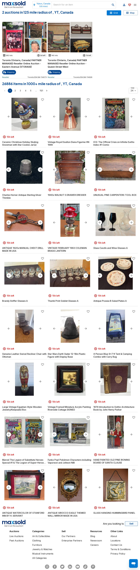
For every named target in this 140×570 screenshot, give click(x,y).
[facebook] (54, 566)
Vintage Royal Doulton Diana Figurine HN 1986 (68, 143)
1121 (41, 90)
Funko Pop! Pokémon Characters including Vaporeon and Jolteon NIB (69, 461)
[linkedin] (70, 566)
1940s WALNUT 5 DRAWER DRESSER (67, 195)
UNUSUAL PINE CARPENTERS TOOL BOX (114, 195)
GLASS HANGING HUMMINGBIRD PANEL (114, 513)
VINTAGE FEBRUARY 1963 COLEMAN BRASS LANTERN (67, 249)
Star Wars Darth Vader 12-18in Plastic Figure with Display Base (66, 355)
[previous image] (8, 116)
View (132, 88)
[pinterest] (93, 566)
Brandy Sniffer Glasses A (15, 301)
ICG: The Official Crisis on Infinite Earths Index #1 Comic (113, 143)
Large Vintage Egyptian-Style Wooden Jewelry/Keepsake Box (22, 408)
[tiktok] (85, 566)
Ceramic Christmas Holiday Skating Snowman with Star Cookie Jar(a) (20, 143)
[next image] (40, 116)
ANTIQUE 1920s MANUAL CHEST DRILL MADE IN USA (22, 249)
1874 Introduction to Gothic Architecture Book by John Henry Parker (113, 408)
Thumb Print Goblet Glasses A (63, 301)
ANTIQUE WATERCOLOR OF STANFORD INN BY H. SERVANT (23, 514)
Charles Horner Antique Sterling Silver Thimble (21, 196)
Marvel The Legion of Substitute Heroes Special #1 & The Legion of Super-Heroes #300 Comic (23, 461)
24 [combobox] (132, 90)
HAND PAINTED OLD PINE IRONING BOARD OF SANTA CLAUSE (111, 461)
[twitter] (62, 566)
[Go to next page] (47, 90)
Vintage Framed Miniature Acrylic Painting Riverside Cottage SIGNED (69, 408)
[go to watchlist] (129, 5)
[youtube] (77, 566)
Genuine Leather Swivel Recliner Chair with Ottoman (24, 355)
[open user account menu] (124, 5)
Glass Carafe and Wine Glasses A (110, 248)
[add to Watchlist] (42, 99)
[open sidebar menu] (135, 5)
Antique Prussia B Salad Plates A (110, 301)
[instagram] (47, 566)
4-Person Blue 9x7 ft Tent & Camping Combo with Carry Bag (112, 355)
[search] (113, 5)
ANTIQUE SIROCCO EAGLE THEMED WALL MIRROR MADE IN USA (67, 514)
